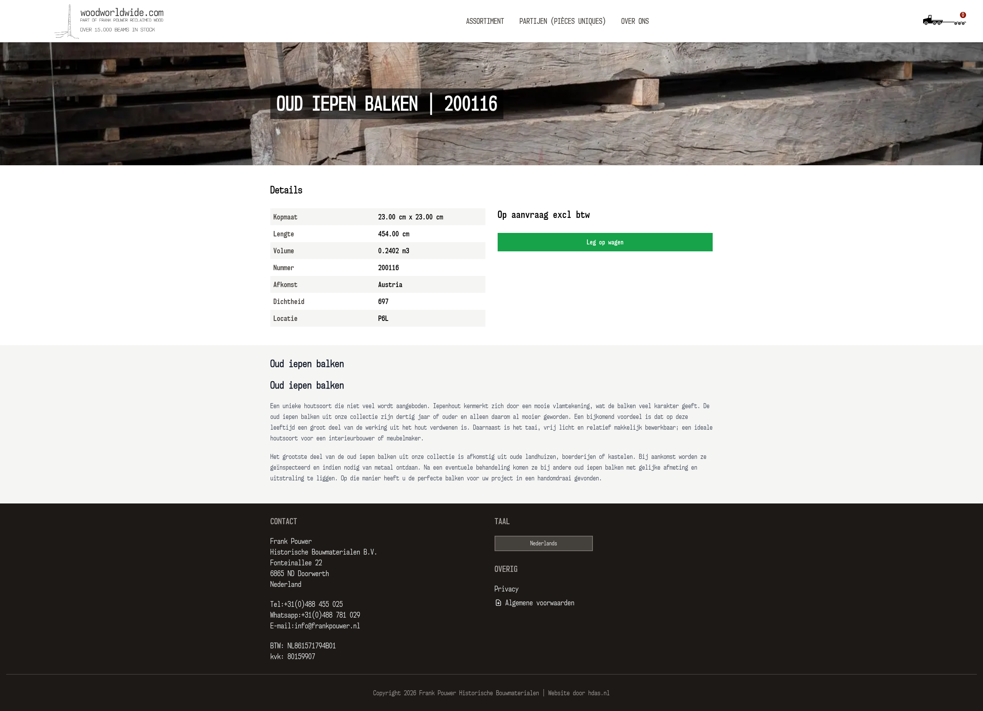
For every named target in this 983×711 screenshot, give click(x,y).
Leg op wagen (605, 242)
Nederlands (543, 543)
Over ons (635, 21)
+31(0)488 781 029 (330, 615)
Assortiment (485, 21)
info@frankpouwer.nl (327, 625)
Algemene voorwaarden (539, 602)
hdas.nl (599, 693)
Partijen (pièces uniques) (563, 21)
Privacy (507, 589)
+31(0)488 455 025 (313, 604)
